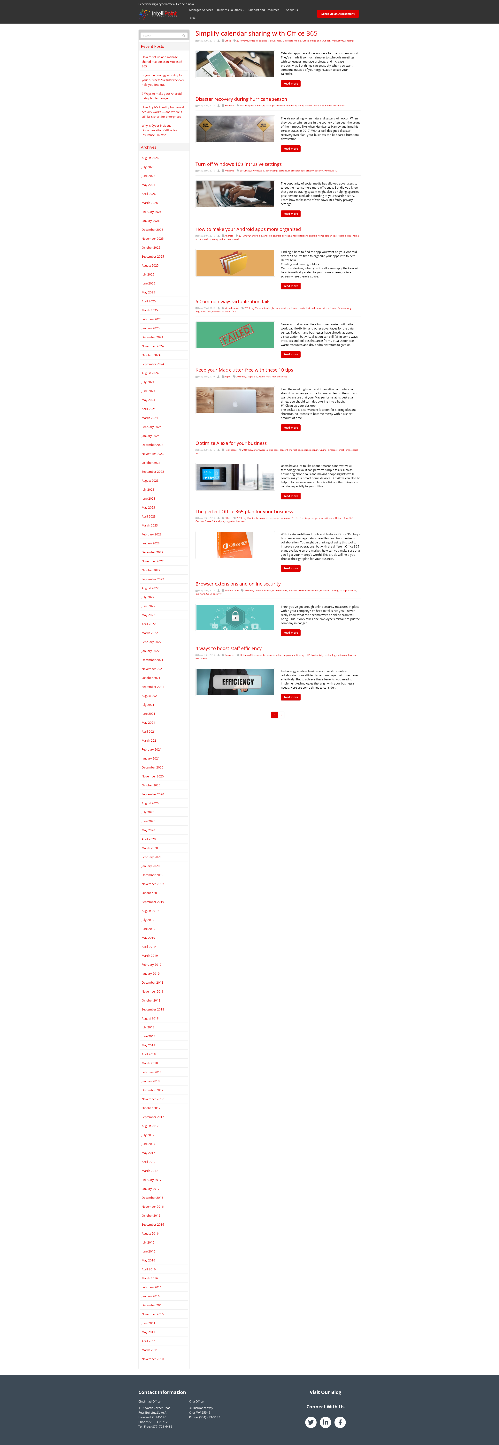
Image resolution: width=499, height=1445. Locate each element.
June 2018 (148, 1036)
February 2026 (152, 212)
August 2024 (150, 373)
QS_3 (209, 593)
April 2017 (149, 1162)
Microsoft (287, 40)
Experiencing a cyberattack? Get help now (166, 4)
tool (198, 453)
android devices (281, 235)
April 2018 (149, 1054)
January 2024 (151, 436)
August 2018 (150, 1018)
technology (331, 655)
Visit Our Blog (325, 1392)
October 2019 (151, 893)
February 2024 (152, 427)
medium (313, 449)
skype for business (236, 521)
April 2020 (149, 839)
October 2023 (151, 463)
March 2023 (150, 525)
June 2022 (148, 606)
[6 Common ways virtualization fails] (235, 335)
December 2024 (152, 337)
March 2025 (150, 310)
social (354, 449)
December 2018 (152, 982)
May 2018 (148, 1045)
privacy (310, 170)
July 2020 (148, 812)
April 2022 (149, 624)
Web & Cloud (232, 590)
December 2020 (152, 767)
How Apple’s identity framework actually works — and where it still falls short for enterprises (163, 111)
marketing (294, 449)
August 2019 (150, 911)
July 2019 (148, 920)
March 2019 (150, 955)
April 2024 (149, 409)
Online (322, 449)
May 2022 (148, 615)
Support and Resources (264, 10)
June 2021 (148, 713)
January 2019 (151, 973)
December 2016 (152, 1197)
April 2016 (149, 1269)
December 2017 (152, 1090)
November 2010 (153, 1359)
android (267, 235)
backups (270, 105)
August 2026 (150, 158)
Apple (227, 376)
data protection (348, 590)
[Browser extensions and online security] (235, 617)
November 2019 (153, 884)
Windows (229, 170)
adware (292, 590)
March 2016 (150, 1278)
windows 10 (331, 170)
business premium (280, 518)
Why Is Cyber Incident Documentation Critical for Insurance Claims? (159, 130)
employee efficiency (293, 655)
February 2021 (152, 749)
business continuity (286, 105)
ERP (308, 655)
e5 (300, 518)
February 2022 (152, 642)
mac (279, 40)
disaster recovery (314, 105)
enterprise (308, 518)
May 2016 (148, 1260)
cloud (272, 40)
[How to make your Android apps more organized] (235, 262)
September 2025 (153, 256)
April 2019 (149, 947)
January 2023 (151, 543)
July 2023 (148, 489)
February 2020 (152, 857)
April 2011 (149, 1341)
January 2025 (151, 328)
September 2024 (153, 364)
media (304, 449)
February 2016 (152, 1287)
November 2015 (153, 1314)
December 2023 (152, 445)
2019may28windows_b (252, 170)
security (319, 170)
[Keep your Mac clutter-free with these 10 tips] (235, 400)
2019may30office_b (247, 40)
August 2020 (150, 803)
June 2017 (148, 1144)
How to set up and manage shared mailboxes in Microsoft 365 (162, 61)
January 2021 (151, 758)
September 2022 (153, 579)
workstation (202, 658)
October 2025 (151, 247)
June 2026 (148, 176)
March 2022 (150, 633)
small (341, 449)
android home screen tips (323, 235)
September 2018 (153, 1009)
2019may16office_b (247, 518)
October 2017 (151, 1108)
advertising (271, 170)
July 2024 (148, 382)
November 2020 (153, 776)
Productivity (338, 40)
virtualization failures (334, 308)
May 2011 (148, 1332)
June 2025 (148, 283)
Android (229, 235)
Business (229, 105)
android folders (299, 235)
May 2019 (148, 938)
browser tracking (329, 590)
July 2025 (148, 274)
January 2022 (151, 651)
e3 (296, 518)
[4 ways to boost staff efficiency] (235, 682)
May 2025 (148, 292)
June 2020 (148, 821)
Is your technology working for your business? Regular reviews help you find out (163, 80)
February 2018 (152, 1072)
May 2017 (148, 1153)
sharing (349, 40)
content (284, 449)
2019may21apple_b (246, 376)
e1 (292, 518)
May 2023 (148, 507)
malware (200, 593)
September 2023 (153, 471)
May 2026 (148, 185)
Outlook (326, 40)
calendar (263, 40)
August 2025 (150, 265)
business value (274, 655)
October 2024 (151, 355)
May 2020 (148, 830)
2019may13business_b (252, 655)
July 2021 (148, 705)
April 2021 (149, 731)
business (274, 449)
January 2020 (151, 866)
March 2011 (150, 1350)
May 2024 (148, 400)
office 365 (315, 40)
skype (221, 521)
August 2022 (150, 588)
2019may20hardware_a (255, 449)
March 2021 (150, 740)
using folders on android (225, 239)
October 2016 (151, 1215)
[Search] (184, 36)
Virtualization (232, 308)
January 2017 (151, 1189)
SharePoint (211, 521)
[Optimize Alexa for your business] (235, 476)
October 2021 (151, 678)
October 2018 (151, 1000)
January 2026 (151, 221)
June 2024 (148, 391)
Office (228, 40)
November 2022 (153, 561)
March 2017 (150, 1171)
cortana (283, 170)
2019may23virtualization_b (259, 308)
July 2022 (148, 597)
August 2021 (150, 696)
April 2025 (149, 301)
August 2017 (150, 1126)
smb (348, 449)
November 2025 (153, 238)
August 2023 (150, 480)
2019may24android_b (250, 235)
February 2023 (152, 534)
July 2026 (148, 167)
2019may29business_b (252, 105)
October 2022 (151, 570)
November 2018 (153, 991)
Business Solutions (229, 10)
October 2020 (151, 785)
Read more (290, 83)
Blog (193, 17)
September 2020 (153, 794)
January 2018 (151, 1081)
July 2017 (148, 1135)
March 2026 (150, 203)
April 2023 (149, 516)
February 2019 (152, 964)
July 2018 (148, 1027)
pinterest (332, 449)
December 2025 (152, 229)
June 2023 (148, 498)
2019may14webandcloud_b (259, 590)
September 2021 (153, 687)
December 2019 (152, 875)
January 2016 (151, 1296)
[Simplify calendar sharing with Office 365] (235, 64)
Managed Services (201, 10)
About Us (292, 10)
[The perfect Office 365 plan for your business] (235, 545)
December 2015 (152, 1305)
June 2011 (148, 1323)
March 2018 (150, 1063)
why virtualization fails (224, 311)
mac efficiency (279, 376)
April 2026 (149, 194)
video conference (347, 655)
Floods (328, 105)
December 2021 (152, 660)
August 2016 (150, 1233)
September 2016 (153, 1224)
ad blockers (281, 590)
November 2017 (153, 1099)
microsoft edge (296, 170)
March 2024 (150, 418)
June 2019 (148, 929)
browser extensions (308, 590)
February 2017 (152, 1180)
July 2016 (148, 1242)
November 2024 (153, 346)
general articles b (324, 518)
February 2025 (152, 319)
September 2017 (153, 1117)
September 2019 (153, 902)
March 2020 (150, 848)
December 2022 (152, 552)
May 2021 (148, 722)
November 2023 (153, 454)
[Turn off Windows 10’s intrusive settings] (235, 194)
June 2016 (148, 1251)
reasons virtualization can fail (291, 308)
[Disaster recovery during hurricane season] (235, 129)
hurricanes (339, 105)
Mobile (297, 40)
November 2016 (153, 1206)
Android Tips (344, 235)
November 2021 (153, 669)
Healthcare (231, 449)
